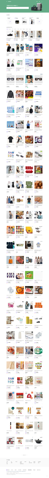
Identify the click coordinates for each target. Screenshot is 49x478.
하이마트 (25, 461)
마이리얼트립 (39, 461)
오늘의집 (34, 461)
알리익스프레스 (30, 462)
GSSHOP (21, 461)
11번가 (7, 461)
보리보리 (34, 462)
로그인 (37, 1)
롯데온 (11, 462)
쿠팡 (6, 462)
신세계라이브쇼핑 (21, 463)
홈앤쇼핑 (21, 462)
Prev (6, 20)
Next (42, 20)
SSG (11, 461)
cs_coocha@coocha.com (20, 473)
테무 (29, 461)
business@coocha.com (28, 473)
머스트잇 (16, 461)
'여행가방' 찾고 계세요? (11, 5)
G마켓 (7, 463)
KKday (38, 462)
